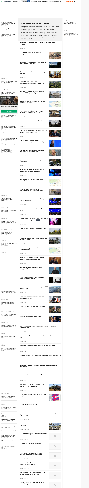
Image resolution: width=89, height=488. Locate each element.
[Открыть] (9, 1)
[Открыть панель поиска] (76, 1)
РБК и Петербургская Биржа (6, 311)
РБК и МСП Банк (4, 427)
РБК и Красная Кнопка (5, 393)
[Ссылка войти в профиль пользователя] (78, 1)
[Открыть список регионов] (74, 1)
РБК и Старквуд (4, 36)
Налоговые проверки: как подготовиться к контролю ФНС (70, 23)
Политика (3, 25)
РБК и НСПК (3, 245)
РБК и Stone (3, 117)
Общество (3, 89)
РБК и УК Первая (4, 135)
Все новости (4, 20)
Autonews (65, 30)
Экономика (3, 146)
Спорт (2, 83)
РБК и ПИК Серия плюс (5, 229)
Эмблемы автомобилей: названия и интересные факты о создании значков (71, 28)
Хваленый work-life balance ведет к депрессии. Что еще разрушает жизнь (71, 34)
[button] (74, 1)
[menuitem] (16, 1)
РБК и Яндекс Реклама (5, 152)
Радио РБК (6, 1)
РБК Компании (66, 24)
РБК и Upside (3, 338)
